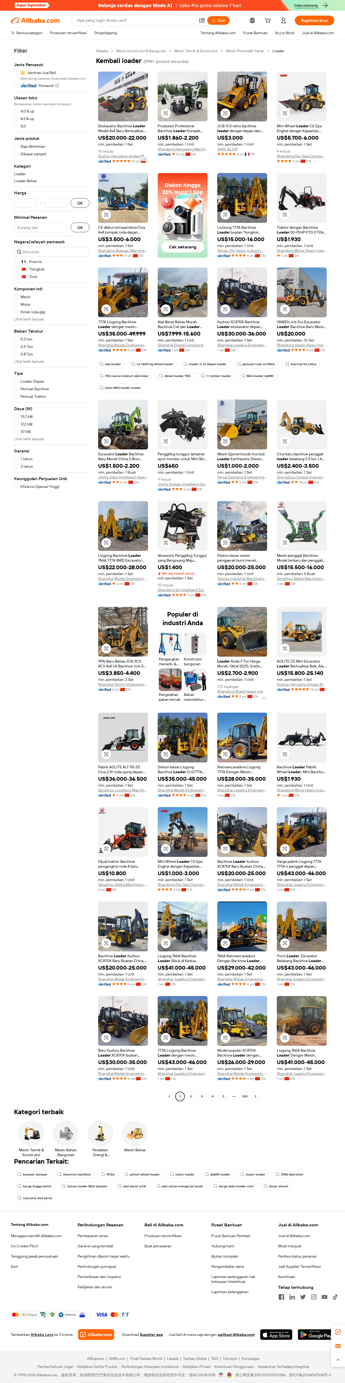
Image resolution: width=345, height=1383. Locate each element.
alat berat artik (134, 1186)
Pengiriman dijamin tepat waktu (104, 1256)
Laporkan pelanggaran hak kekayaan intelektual (233, 1279)
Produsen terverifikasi (162, 1236)
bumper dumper (35, 1174)
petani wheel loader (145, 1174)
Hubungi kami (222, 1246)
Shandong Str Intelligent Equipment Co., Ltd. (183, 590)
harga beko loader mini (236, 1186)
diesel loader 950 (177, 376)
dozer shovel (278, 1186)
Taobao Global (194, 1358)
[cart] (269, 21)
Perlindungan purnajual (97, 1266)
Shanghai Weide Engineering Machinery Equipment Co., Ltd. (123, 345)
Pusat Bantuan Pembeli (230, 1236)
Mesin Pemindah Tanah (245, 51)
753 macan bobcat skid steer (127, 376)
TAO (214, 1358)
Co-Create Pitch (24, 1246)
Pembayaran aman (93, 1236)
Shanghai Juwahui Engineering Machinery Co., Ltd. (242, 345)
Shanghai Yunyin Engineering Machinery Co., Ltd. (123, 684)
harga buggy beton (37, 1186)
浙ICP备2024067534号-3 (310, 1375)
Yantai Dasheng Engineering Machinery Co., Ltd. (242, 477)
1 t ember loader (218, 376)
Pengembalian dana (227, 1266)
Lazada (172, 1358)
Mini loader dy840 (260, 376)
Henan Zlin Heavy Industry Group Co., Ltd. (242, 250)
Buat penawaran (157, 1246)
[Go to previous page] (169, 1096)
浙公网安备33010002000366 (260, 1375)
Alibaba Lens (42, 1334)
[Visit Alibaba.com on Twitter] (303, 1297)
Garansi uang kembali (95, 1246)
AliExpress (95, 1358)
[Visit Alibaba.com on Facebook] (281, 1297)
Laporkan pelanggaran (230, 1292)
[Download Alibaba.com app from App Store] (276, 1334)
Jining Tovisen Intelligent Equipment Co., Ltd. (183, 484)
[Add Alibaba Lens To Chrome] (96, 1334)
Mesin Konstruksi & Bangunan (141, 51)
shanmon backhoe (77, 1174)
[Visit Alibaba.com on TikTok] (335, 1297)
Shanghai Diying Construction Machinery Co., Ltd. (183, 345)
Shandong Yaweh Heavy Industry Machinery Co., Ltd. (302, 345)
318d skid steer (292, 1174)
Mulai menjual (289, 1246)
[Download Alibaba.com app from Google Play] (316, 1334)
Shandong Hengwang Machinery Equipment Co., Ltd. (183, 149)
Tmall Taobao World (146, 1358)
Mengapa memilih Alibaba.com (36, 1236)
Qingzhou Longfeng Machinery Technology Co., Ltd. (123, 790)
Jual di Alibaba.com (294, 1236)
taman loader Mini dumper (87, 1186)
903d (110, 1174)
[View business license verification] (221, 1375)
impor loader (255, 1174)
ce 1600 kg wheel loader (155, 364)
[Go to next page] (255, 1096)
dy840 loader (220, 1174)
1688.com (117, 1358)
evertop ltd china (303, 364)
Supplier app (151, 1334)
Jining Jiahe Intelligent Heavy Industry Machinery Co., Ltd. (123, 477)
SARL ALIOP (227, 149)
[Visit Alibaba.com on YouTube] (324, 1297)
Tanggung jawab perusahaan (34, 1256)
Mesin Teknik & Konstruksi (196, 51)
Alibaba (102, 51)
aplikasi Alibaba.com (236, 1334)
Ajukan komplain (225, 1256)
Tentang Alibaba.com (29, 1224)
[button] (202, 20)
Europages (251, 1358)
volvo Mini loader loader (123, 388)
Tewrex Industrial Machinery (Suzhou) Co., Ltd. (242, 578)
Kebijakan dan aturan (95, 1287)
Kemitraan (286, 1277)
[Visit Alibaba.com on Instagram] (313, 1297)
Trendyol (230, 1358)
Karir (14, 1266)
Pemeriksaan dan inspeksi (99, 1277)
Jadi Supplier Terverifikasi (299, 1266)
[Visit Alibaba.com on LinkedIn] (292, 1297)
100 (245, 1096)
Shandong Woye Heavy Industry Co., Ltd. (302, 250)
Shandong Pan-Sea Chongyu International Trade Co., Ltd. (302, 156)
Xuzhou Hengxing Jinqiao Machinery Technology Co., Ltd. (123, 156)
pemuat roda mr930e (258, 364)
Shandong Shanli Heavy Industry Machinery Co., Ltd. (242, 691)
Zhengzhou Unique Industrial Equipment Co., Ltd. (302, 477)
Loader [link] (278, 51)
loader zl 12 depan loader (208, 364)
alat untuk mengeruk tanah (182, 1186)
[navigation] (51, 574)
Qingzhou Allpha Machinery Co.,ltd (302, 578)
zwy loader (113, 364)
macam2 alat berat (37, 1198)
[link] (338, 1332)
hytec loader (185, 1174)
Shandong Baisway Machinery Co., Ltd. (123, 250)
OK (80, 203)
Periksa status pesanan (297, 1256)
